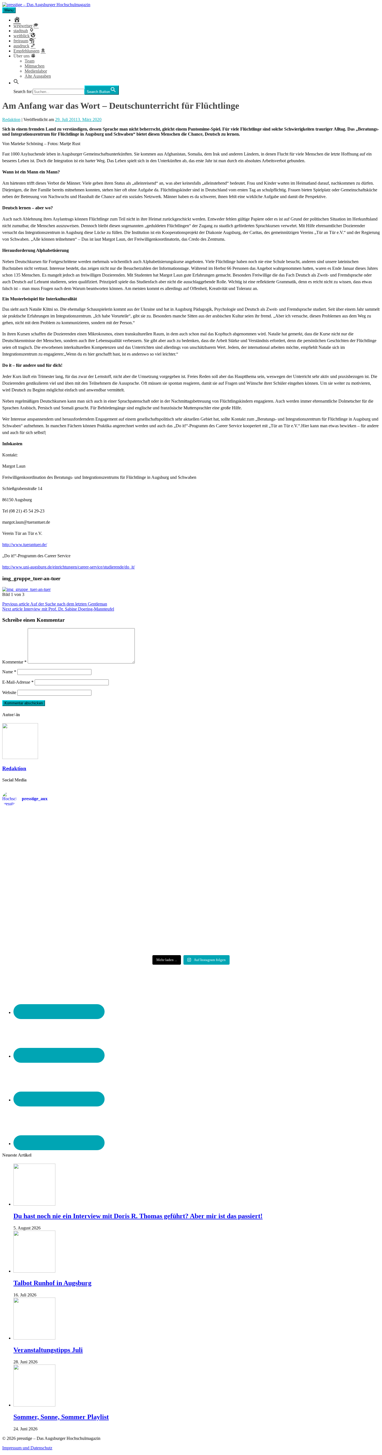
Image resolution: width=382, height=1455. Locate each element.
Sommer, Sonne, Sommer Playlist (61, 1417)
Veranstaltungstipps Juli (48, 1350)
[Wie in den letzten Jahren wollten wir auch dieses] (191, 884)
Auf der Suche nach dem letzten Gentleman (54, 604)
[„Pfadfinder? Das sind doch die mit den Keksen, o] (318, 884)
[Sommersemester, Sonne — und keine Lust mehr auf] (64, 879)
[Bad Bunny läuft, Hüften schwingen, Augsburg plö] (191, 833)
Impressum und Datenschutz (27, 1447)
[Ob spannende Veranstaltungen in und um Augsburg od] (64, 925)
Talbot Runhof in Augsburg (52, 1283)
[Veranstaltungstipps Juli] (34, 1338)
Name (9, 671)
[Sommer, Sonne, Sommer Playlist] (34, 1405)
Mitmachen (34, 66)
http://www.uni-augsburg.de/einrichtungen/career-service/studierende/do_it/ (68, 567)
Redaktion (11, 119)
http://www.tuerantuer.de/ (24, 544)
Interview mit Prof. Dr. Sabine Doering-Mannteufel (58, 609)
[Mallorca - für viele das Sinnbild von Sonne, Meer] (318, 925)
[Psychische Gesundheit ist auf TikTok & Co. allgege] (191, 930)
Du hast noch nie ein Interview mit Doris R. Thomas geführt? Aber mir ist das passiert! (138, 1216)
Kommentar (14, 662)
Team (29, 61)
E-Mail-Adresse (18, 682)
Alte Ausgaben (38, 76)
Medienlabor (36, 71)
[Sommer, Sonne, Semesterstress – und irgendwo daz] (318, 833)
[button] (16, 82)
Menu (8, 10)
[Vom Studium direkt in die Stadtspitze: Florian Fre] (64, 836)
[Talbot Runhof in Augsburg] (34, 1271)
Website (9, 692)
